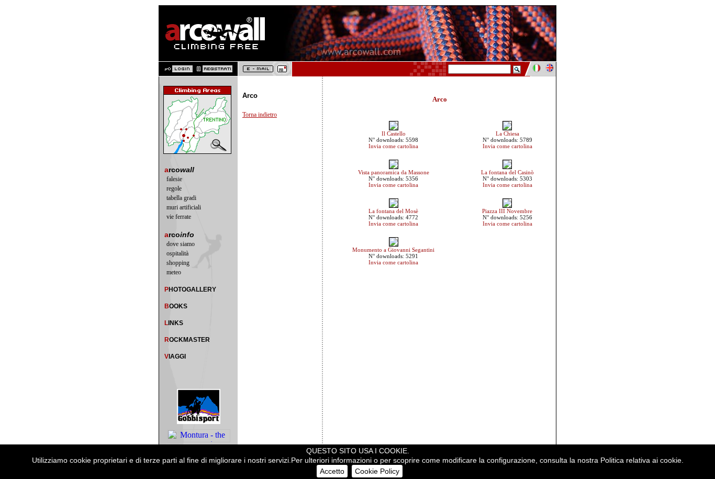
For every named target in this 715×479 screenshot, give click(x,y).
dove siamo (180, 244)
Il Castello (394, 133)
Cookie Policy (377, 471)
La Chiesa (507, 133)
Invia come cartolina (393, 146)
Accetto (332, 471)
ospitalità (177, 253)
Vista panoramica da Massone (393, 172)
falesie (174, 179)
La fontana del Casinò (507, 172)
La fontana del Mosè (393, 211)
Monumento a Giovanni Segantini (393, 250)
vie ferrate (178, 216)
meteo (173, 272)
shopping (177, 262)
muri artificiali (183, 207)
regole (174, 188)
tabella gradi (181, 198)
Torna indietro (259, 114)
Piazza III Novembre (507, 211)
